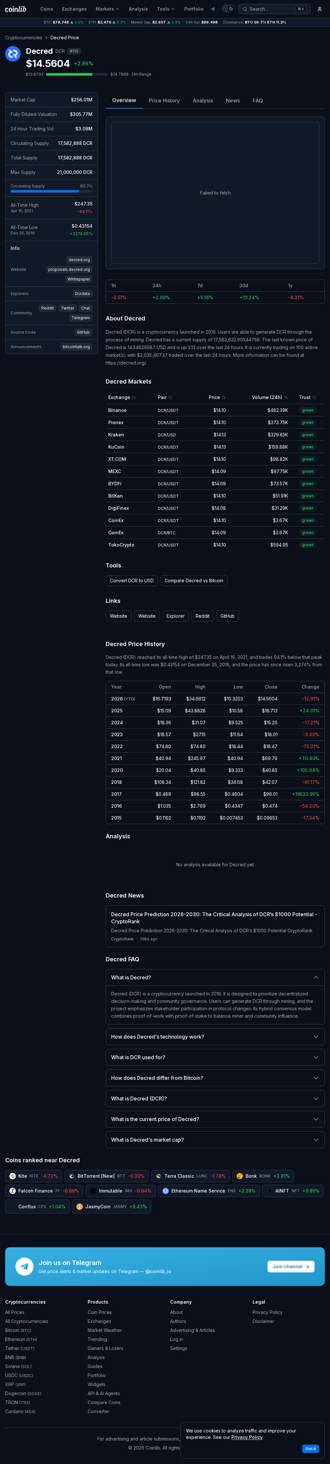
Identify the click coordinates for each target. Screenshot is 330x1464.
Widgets (96, 1384)
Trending (97, 1339)
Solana (18, 1366)
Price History (164, 100)
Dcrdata (82, 293)
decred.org (79, 259)
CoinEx (115, 520)
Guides (95, 1366)
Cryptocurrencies (23, 37)
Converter (98, 1411)
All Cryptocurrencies (26, 1321)
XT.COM (117, 459)
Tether (19, 1348)
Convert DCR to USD (132, 580)
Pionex (115, 422)
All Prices (14, 1312)
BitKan (115, 496)
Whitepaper (79, 279)
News (233, 100)
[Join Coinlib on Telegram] (213, 9)
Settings (178, 1348)
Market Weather (105, 1330)
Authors (178, 1321)
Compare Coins (104, 1402)
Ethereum (21, 1339)
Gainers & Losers (105, 1348)
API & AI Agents (104, 1393)
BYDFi (114, 483)
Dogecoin (23, 1393)
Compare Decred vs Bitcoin (194, 580)
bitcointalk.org (76, 346)
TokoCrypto (121, 544)
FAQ (258, 100)
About (176, 1312)
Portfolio (194, 9)
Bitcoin (18, 1330)
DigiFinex (118, 508)
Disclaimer (263, 1321)
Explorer (176, 616)
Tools (163, 9)
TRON (17, 1402)
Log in (176, 1339)
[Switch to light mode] (228, 8)
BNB (15, 1357)
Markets (105, 9)
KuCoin (116, 447)
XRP (15, 1384)
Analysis (138, 9)
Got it (311, 1448)
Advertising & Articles (192, 1330)
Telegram (81, 317)
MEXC (114, 471)
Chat (85, 308)
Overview (124, 100)
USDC (19, 1375)
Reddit (47, 308)
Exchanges (74, 9)
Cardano (20, 1411)
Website (118, 616)
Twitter (67, 308)
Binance (117, 410)
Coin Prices (100, 1312)
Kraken (116, 434)
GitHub (83, 332)
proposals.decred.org (69, 269)
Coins (46, 9)
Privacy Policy (268, 1312)
